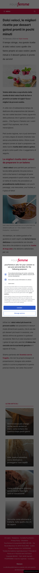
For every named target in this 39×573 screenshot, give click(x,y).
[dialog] (19, 286)
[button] (19, 283)
